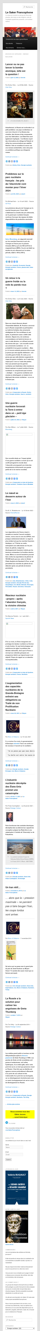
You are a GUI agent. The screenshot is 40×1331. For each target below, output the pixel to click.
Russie (15, 586)
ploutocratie (25, 267)
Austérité (15, 265)
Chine (27, 581)
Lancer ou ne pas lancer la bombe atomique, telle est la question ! (15, 69)
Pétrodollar (8, 586)
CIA (14, 986)
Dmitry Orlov (16, 165)
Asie (14, 581)
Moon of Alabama (13, 737)
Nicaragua (30, 585)
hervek (23, 77)
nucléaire (28, 394)
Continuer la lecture (12, 157)
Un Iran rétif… (12, 887)
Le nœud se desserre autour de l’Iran (15, 496)
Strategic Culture (15, 808)
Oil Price (8, 203)
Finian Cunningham (11, 878)
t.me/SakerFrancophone (12, 1130)
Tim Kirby (26, 1097)
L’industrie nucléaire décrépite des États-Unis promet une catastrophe (15, 786)
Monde (19, 585)
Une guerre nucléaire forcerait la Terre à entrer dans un (15, 409)
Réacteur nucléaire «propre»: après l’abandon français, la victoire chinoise (15, 600)
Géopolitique (9, 585)
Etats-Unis (27, 877)
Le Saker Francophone (19, 12)
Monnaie (23, 585)
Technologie (21, 878)
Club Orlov (8, 87)
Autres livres (9, 1244)
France (19, 267)
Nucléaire (25, 674)
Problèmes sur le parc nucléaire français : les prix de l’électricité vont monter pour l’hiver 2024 (15, 182)
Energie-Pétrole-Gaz (23, 583)
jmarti (23, 194)
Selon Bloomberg (11, 239)
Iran (15, 585)
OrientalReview (15, 513)
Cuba (31, 581)
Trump (7, 990)
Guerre (23, 394)
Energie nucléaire (26, 165)
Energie (28, 265)
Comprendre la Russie (19, 392)
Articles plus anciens (12, 1104)
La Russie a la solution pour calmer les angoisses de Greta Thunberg (15, 1005)
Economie (22, 265)
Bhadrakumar (20, 581)
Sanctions (21, 586)
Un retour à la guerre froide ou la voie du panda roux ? (15, 283)
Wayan (24, 420)
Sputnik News (9, 618)
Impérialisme (9, 988)
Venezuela (27, 586)
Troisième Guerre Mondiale (25, 484)
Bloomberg (8, 429)
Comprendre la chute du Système (23, 482)
